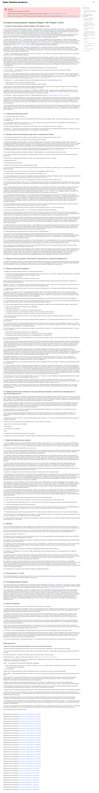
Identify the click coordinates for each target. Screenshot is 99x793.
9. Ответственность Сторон (89, 43)
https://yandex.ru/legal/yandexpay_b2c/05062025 (30, 728)
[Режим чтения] (83, 6)
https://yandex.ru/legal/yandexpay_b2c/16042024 (30, 751)
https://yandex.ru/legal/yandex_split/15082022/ (29, 775)
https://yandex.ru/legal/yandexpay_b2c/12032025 (30, 735)
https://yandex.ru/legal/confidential (21, 44)
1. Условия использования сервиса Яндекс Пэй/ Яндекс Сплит (90, 11)
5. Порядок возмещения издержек (89, 28)
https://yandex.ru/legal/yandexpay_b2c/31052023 (30, 766)
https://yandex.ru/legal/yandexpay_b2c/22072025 (30, 723)
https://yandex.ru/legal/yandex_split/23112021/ (29, 782)
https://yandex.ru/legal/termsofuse (66, 43)
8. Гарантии (86, 41)
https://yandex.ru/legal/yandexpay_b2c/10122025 (29, 716)
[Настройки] (94, 2)
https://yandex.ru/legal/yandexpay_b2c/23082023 (30, 763)
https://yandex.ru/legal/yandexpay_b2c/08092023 (30, 761)
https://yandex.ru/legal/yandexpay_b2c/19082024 (30, 749)
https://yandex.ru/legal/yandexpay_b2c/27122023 (30, 756)
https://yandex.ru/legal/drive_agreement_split (13, 34)
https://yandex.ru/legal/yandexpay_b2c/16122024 (29, 740)
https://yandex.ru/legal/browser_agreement (12, 71)
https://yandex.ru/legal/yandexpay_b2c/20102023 (30, 758)
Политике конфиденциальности (16, 445)
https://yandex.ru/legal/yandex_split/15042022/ (29, 777)
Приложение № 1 (87, 50)
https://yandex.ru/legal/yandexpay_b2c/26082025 (30, 721)
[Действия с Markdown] (86, 6)
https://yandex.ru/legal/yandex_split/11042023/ (29, 768)
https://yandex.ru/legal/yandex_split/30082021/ (29, 789)
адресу (58, 382)
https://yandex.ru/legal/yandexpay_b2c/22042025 (30, 733)
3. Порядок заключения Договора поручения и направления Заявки (88, 19)
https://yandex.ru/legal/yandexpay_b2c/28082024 (30, 747)
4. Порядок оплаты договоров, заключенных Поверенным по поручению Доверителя (89, 24)
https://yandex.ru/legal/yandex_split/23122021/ (29, 780)
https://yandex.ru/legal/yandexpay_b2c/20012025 (30, 737)
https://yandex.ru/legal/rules (24, 43)
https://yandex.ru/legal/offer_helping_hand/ (47, 657)
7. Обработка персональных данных (89, 39)
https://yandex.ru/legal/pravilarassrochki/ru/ (57, 13)
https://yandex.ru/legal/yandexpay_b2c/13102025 (29, 718)
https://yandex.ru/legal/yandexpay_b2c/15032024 (30, 754)
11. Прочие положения (88, 48)
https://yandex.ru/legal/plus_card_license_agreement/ (57, 95)
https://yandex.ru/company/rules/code (56, 587)
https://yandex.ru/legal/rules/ (59, 75)
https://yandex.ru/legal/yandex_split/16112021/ (29, 784)
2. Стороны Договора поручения (88, 15)
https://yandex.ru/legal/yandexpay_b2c (70, 16)
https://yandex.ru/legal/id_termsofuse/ (42, 77)
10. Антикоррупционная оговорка (88, 46)
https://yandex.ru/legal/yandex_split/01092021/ (29, 787)
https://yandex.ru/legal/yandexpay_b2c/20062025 (30, 726)
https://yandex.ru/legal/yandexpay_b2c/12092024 (30, 744)
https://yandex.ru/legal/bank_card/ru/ (51, 191)
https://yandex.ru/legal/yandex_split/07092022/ (29, 773)
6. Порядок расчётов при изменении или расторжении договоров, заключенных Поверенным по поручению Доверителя (89, 34)
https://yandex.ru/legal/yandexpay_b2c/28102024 (30, 742)
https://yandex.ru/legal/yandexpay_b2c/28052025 (30, 730)
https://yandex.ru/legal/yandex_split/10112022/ (29, 770)
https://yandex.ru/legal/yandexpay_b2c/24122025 (30, 714)
